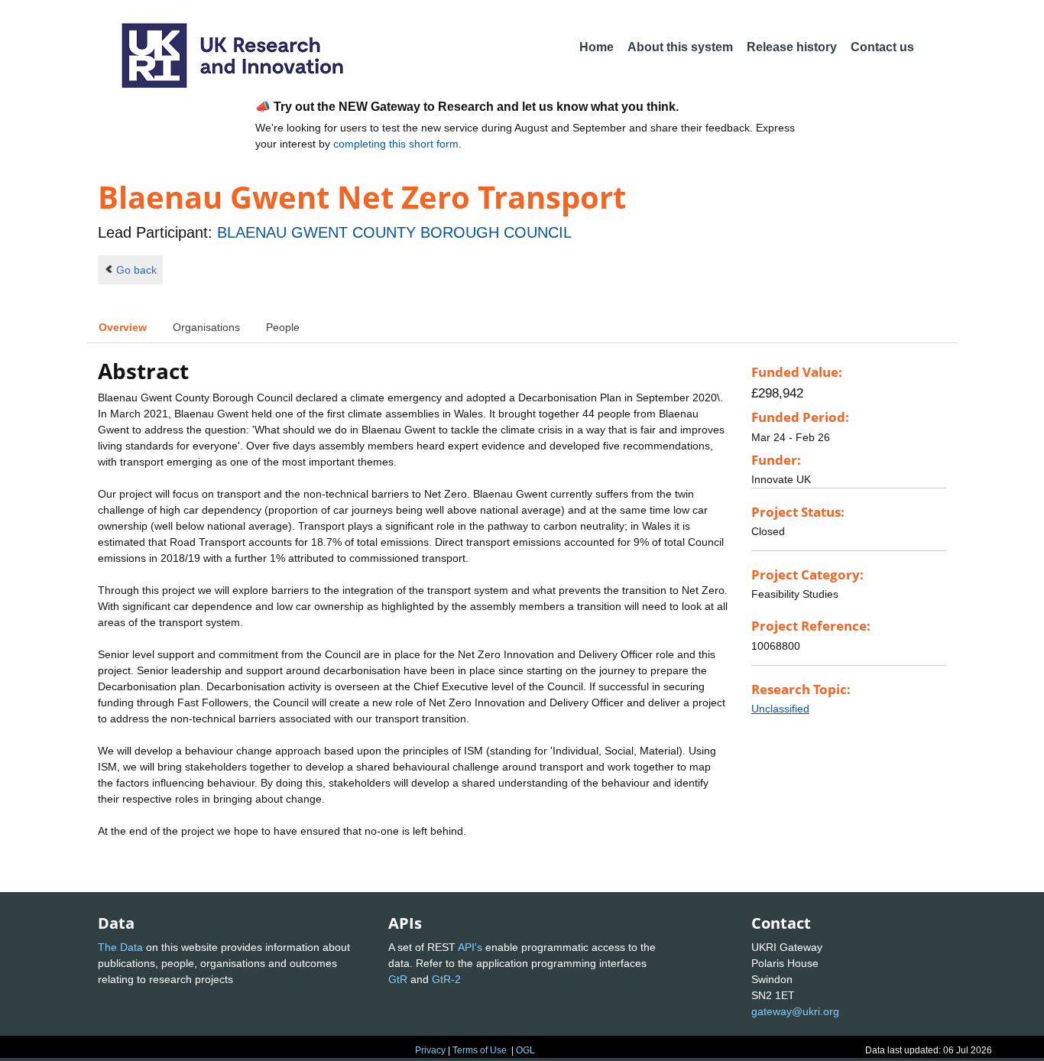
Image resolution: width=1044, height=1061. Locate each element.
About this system (680, 47)
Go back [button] (136, 270)
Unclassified (780, 708)
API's (470, 947)
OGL (525, 1050)
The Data (120, 947)
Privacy (430, 1050)
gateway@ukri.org (795, 1011)
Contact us (882, 47)
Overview (123, 327)
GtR (397, 979)
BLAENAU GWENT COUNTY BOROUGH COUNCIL (394, 232)
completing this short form (396, 144)
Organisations (206, 327)
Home (596, 47)
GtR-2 (446, 979)
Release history (792, 47)
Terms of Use (479, 1050)
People (283, 327)
